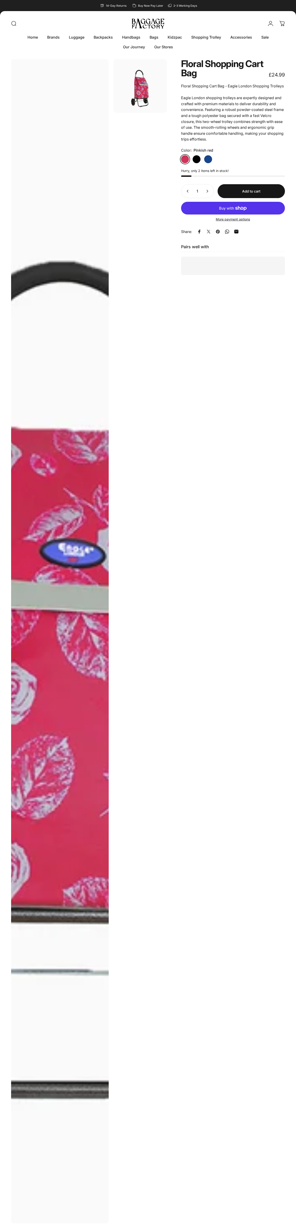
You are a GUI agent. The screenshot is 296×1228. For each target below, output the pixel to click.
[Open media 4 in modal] (140, 86)
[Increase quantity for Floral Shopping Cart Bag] (208, 191)
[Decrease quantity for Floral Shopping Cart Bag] (186, 191)
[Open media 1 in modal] (60, 641)
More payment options (233, 219)
